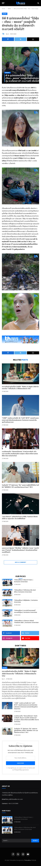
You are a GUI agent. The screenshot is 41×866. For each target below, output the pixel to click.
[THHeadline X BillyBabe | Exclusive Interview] (7, 602)
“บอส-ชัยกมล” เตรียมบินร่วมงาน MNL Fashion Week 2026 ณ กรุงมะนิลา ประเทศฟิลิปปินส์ (20, 518)
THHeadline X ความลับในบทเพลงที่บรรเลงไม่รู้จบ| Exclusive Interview (25, 611)
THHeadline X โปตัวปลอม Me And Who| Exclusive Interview (25, 591)
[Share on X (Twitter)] (20, 39)
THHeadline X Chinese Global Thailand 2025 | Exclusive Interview (26, 622)
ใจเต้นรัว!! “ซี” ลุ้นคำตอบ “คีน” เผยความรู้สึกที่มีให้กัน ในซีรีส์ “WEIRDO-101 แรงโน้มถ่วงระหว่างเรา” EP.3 (20, 486)
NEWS (5, 14)
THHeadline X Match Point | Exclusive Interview (23, 581)
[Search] (38, 3)
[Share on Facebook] (8, 39)
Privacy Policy (18, 770)
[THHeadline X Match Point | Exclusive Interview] (7, 582)
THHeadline (27, 860)
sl (8, 34)
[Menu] (3, 3)
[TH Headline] (20, 3)
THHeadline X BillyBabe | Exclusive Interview (26, 601)
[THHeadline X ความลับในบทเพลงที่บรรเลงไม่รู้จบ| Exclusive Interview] (7, 613)
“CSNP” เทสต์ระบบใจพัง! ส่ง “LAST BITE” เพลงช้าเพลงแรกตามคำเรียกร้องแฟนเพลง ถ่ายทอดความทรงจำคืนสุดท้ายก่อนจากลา (20, 420)
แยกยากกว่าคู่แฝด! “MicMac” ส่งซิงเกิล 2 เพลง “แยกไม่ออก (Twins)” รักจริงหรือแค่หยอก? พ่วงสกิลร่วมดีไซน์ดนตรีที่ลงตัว (20, 550)
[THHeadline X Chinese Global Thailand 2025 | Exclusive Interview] (7, 623)
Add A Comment (20, 562)
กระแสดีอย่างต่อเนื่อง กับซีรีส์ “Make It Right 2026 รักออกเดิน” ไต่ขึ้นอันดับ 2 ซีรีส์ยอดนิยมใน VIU (20, 388)
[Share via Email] (33, 39)
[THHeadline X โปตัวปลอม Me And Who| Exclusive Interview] (7, 592)
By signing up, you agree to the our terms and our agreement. (21, 769)
